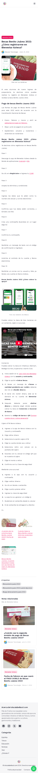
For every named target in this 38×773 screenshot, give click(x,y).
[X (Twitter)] (14, 726)
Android (22, 161)
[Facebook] (3, 726)
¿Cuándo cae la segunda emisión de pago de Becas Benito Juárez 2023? (16, 635)
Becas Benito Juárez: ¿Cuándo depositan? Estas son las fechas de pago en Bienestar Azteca (8, 564)
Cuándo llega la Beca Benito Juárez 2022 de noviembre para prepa (25, 534)
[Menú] (34, 4)
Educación (5, 744)
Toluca (4, 740)
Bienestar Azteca (7, 37)
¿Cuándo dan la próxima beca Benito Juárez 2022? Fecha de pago (7, 535)
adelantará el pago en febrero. (16, 123)
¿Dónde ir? (5, 753)
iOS (28, 161)
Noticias (5, 747)
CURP (31, 173)
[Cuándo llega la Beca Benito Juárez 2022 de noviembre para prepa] (25, 523)
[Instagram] (9, 726)
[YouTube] (20, 726)
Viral (3, 750)
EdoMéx (5, 737)
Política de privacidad (14, 770)
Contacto (27, 770)
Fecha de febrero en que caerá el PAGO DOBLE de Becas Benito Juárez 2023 (18, 678)
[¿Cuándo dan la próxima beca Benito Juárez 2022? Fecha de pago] (9, 523)
